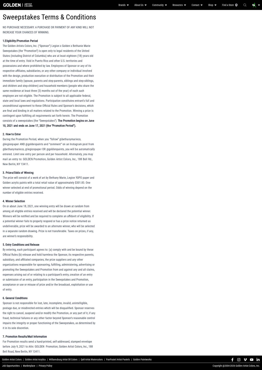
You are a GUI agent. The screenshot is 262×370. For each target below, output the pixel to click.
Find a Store (228, 5)
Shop (210, 5)
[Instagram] (239, 359)
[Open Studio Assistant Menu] (256, 5)
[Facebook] (232, 359)
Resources (178, 5)
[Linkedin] (258, 359)
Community (158, 5)
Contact (195, 5)
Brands (122, 5)
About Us (138, 5)
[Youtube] (251, 359)
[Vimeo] (245, 359)
